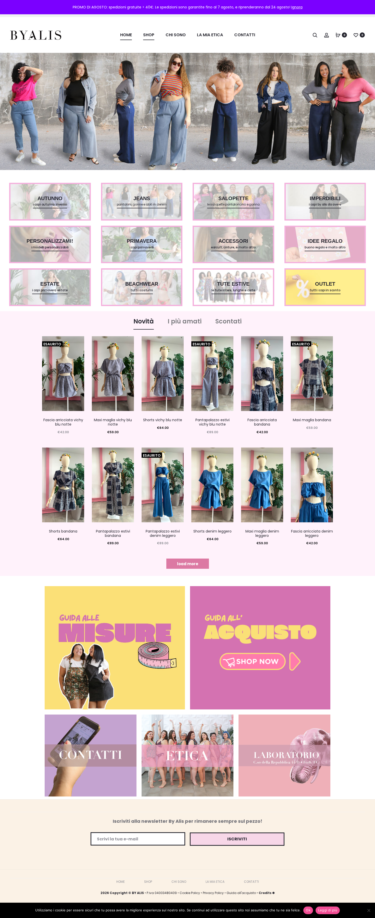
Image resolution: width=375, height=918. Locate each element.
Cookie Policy (190, 893)
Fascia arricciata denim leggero (312, 533)
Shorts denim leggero (212, 531)
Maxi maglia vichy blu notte (113, 422)
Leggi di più (327, 910)
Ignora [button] (297, 7)
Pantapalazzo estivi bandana (113, 533)
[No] (368, 910)
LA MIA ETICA (210, 35)
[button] (6, 111)
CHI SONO (176, 35)
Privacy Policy (213, 893)
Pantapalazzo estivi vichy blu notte (212, 422)
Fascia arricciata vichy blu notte (63, 422)
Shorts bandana (63, 531)
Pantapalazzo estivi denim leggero (163, 533)
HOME (126, 35)
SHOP (148, 35)
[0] (338, 35)
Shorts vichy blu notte (162, 419)
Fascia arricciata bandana (262, 422)
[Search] (315, 35)
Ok (308, 910)
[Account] (326, 35)
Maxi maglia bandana (312, 419)
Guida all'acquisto (241, 893)
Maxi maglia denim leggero (262, 533)
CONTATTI (244, 35)
